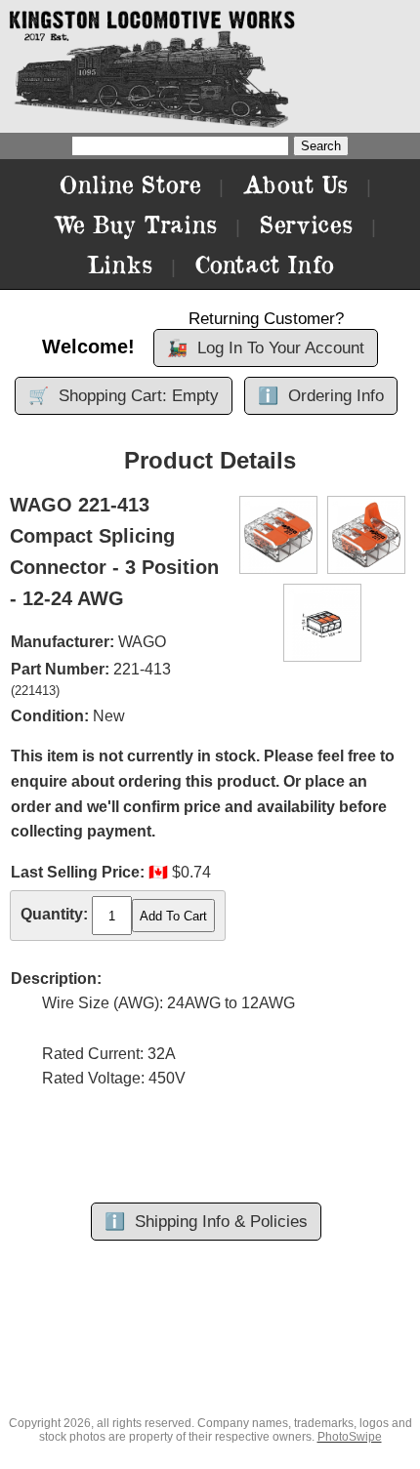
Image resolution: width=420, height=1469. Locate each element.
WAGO (142, 641)
